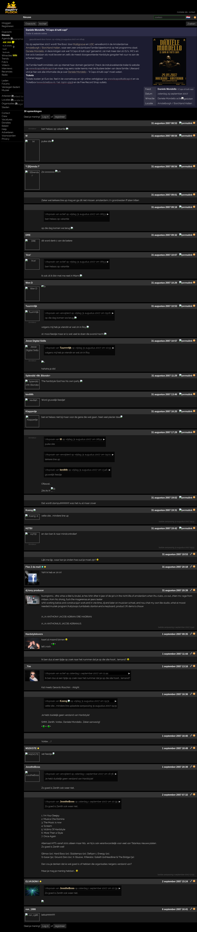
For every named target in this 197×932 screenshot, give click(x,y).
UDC (91, 44)
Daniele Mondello (167, 89)
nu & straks (7, 46)
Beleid (5, 125)
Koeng (64, 701)
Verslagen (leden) (11, 87)
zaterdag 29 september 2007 (173, 93)
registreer (60, 116)
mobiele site (182, 12)
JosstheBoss (67, 801)
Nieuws (27, 17)
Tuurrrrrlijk (65, 348)
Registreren (8, 26)
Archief (42, 23)
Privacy (5, 138)
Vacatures (7, 119)
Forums (6, 83)
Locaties (6, 99)
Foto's (5, 62)
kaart (5, 49)
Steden (5, 107)
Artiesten (6, 95)
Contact (6, 113)
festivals (6, 52)
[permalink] (185, 123)
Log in (45, 116)
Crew (4, 116)
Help (4, 129)
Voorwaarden (9, 135)
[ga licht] (192, 17)
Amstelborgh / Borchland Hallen (175, 103)
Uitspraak (50, 214)
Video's (5, 65)
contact (192, 12)
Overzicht (7, 32)
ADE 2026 (7, 42)
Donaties (6, 122)
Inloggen (6, 23)
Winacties (9, 55)
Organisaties (8, 103)
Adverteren (7, 132)
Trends (5, 58)
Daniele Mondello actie (169, 98)
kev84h (64, 470)
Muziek (5, 90)
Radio (5, 74)
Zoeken (191, 23)
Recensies (7, 71)
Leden (5, 80)
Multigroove (79, 44)
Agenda (6, 38)
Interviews (7, 68)
